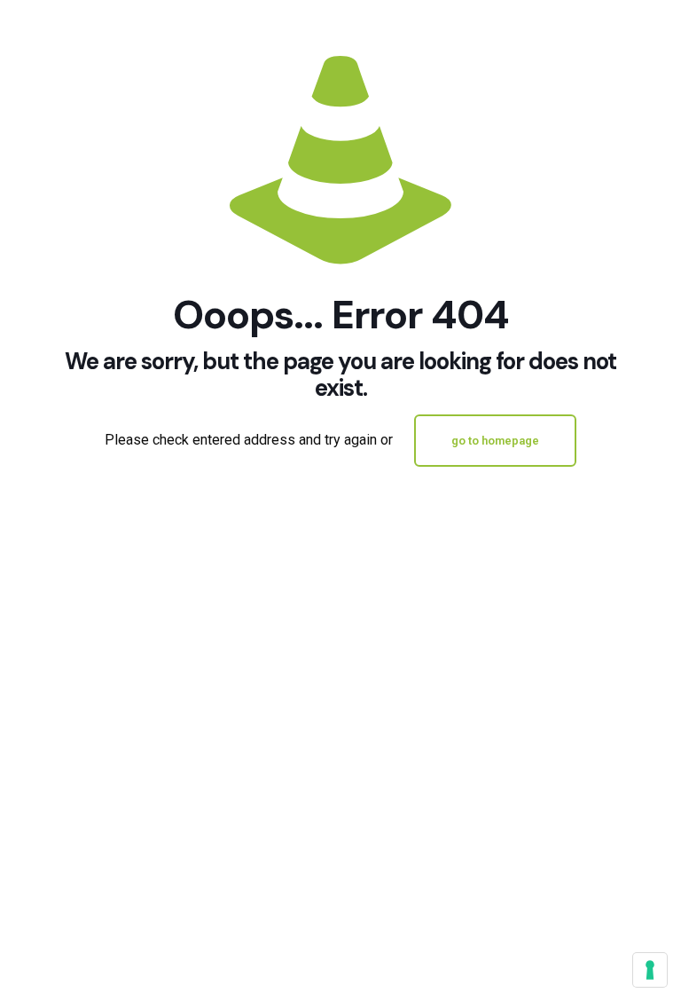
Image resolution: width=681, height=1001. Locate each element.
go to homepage (495, 440)
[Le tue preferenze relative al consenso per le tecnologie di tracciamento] (650, 970)
